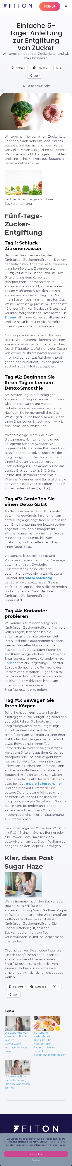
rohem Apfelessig (38, 578)
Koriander (12, 663)
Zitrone (10, 317)
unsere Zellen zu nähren (44, 783)
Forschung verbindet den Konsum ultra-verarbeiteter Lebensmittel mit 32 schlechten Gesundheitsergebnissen (50, 1044)
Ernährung (36, 15)
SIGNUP (50, 6)
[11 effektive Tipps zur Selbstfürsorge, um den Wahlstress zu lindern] (17, 1067)
